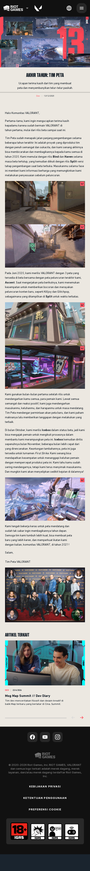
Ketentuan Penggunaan (45, 798)
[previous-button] (73, 718)
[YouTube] (45, 737)
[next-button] (81, 718)
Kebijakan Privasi (45, 786)
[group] (45, 675)
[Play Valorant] (38, 8)
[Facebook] (32, 737)
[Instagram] (57, 737)
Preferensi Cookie (45, 809)
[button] (38, 95)
